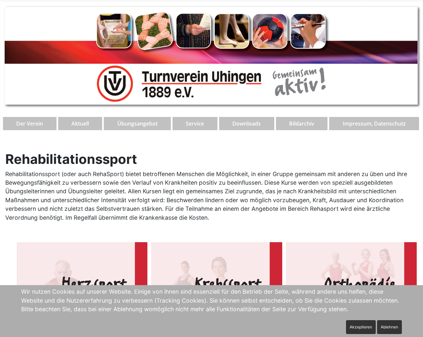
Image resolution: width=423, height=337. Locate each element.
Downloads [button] (246, 123)
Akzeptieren (361, 326)
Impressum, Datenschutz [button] (374, 123)
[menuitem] (30, 123)
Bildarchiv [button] (301, 123)
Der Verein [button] (29, 123)
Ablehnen (389, 326)
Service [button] (195, 123)
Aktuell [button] (80, 123)
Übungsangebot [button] (137, 123)
